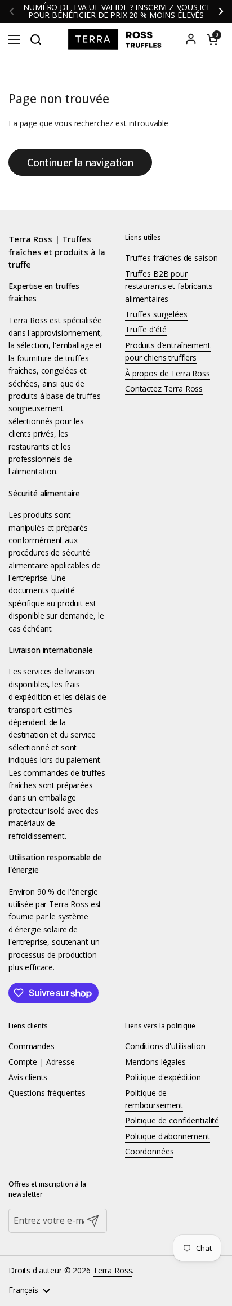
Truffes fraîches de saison (171, 257)
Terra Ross (112, 1270)
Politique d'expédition (163, 1077)
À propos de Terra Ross (167, 373)
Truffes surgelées (156, 314)
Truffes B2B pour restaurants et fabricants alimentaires (169, 286)
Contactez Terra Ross (164, 388)
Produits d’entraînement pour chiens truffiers (168, 351)
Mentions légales (155, 1061)
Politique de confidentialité (172, 1120)
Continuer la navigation (80, 162)
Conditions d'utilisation (165, 1046)
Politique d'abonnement (167, 1136)
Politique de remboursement (154, 1098)
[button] (212, 39)
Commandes (31, 1046)
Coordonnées (149, 1151)
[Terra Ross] (116, 39)
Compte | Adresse (41, 1061)
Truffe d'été (146, 329)
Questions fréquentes (47, 1092)
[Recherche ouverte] (35, 39)
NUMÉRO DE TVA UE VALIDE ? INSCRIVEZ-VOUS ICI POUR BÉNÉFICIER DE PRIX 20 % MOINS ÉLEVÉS (116, 11)
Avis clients (27, 1077)
